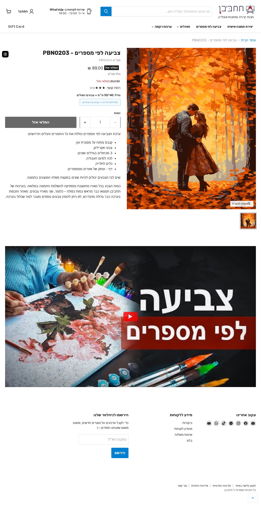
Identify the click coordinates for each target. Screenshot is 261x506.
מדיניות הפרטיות (222, 485)
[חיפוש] (106, 11)
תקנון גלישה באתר (245, 485)
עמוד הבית (248, 40)
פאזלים (184, 27)
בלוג (189, 440)
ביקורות (187, 423)
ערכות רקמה (163, 27)
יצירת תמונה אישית (240, 27)
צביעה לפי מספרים (208, 27)
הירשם (120, 453)
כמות (117, 113)
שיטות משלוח (183, 435)
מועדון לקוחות (183, 429)
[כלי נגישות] (5, 54)
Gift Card (16, 27)
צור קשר (182, 485)
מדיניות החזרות (199, 485)
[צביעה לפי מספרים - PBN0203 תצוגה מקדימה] (248, 221)
